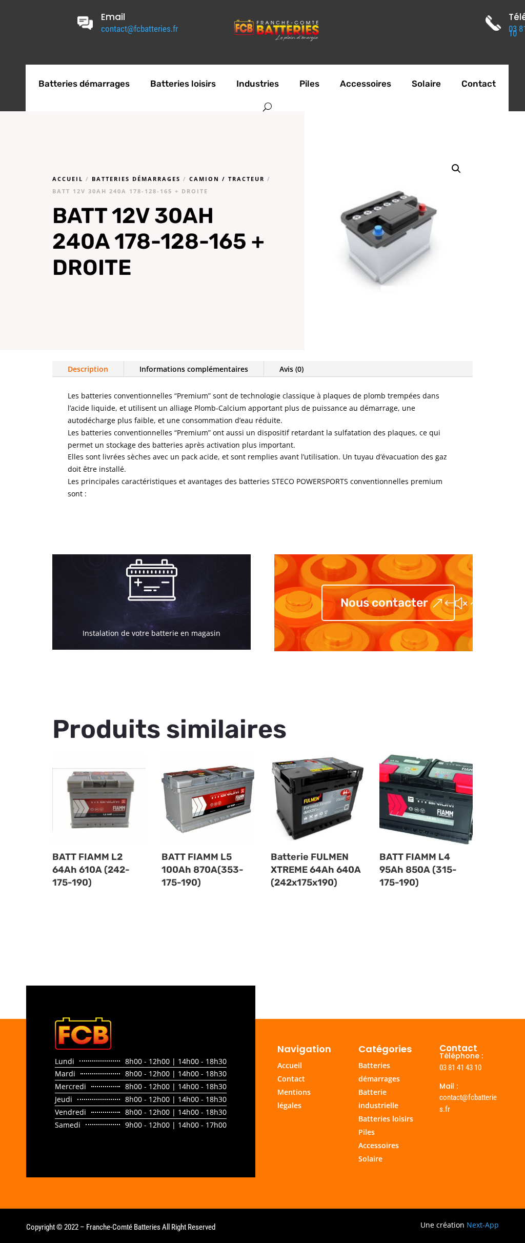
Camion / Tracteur (227, 179)
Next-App (483, 1225)
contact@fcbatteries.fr (139, 29)
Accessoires (365, 83)
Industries (257, 83)
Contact (478, 83)
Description (88, 369)
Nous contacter (384, 602)
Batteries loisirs (183, 83)
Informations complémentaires (193, 369)
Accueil (67, 179)
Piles (309, 83)
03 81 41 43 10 (460, 1067)
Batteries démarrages (84, 83)
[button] (456, 168)
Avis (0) (291, 369)
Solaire (426, 83)
